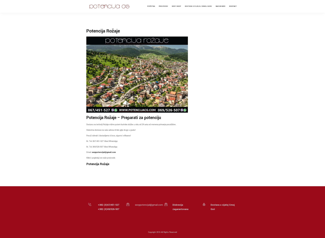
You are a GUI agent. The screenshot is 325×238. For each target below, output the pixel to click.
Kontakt (233, 6)
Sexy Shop (176, 6)
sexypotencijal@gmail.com (104, 152)
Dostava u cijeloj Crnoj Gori (198, 6)
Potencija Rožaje (97, 164)
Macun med (220, 6)
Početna (151, 6)
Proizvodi (163, 6)
